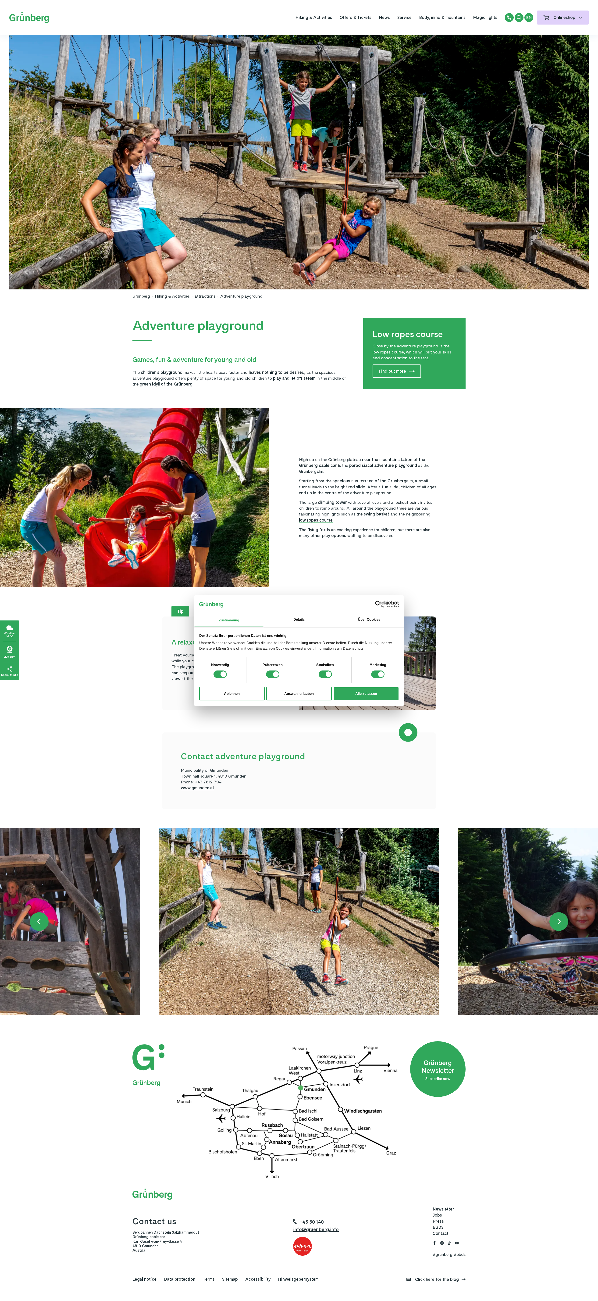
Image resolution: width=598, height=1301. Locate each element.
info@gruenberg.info (316, 1229)
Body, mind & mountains (442, 17)
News (384, 17)
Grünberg (141, 296)
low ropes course (316, 520)
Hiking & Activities (313, 17)
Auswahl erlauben (299, 694)
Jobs (437, 1215)
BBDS (438, 1227)
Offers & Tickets (355, 17)
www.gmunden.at (197, 787)
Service (404, 17)
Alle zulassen (366, 694)
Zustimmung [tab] (229, 620)
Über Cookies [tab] (369, 619)
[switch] (272, 674)
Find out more (392, 371)
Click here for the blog (437, 1279)
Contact (440, 1233)
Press (438, 1221)
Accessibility (258, 1279)
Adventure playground (241, 296)
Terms (209, 1279)
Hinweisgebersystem (298, 1279)
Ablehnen (232, 694)
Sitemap (230, 1279)
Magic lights (485, 17)
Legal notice (144, 1279)
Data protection (179, 1279)
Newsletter (443, 1209)
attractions (205, 296)
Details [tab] (299, 619)
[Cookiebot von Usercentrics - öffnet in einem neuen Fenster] (378, 604)
